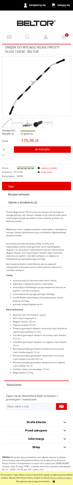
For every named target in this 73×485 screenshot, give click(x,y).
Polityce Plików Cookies (61, 477)
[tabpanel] (36, 292)
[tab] (36, 186)
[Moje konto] (45, 37)
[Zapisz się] (61, 406)
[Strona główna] (36, 21)
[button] (9, 37)
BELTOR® (18, 172)
